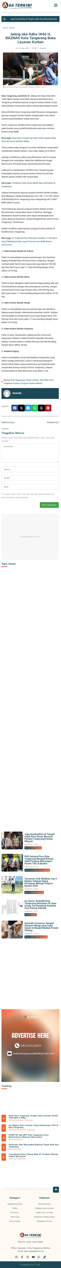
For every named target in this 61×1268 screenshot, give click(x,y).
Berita (11, 28)
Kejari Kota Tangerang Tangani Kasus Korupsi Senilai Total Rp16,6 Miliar (33, 1116)
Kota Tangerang (35, 848)
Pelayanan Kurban (12, 383)
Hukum (32, 937)
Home (5, 28)
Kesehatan (34, 870)
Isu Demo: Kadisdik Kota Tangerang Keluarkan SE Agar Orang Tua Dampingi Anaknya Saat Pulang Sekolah (40, 904)
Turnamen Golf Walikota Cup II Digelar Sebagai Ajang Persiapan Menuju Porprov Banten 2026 (40, 882)
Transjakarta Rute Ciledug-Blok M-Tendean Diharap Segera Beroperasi (33, 1155)
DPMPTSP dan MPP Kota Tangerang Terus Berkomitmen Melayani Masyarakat (29, 1136)
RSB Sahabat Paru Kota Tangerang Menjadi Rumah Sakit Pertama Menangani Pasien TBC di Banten (38, 860)
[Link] (44, 1257)
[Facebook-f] (22, 1257)
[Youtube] (33, 1257)
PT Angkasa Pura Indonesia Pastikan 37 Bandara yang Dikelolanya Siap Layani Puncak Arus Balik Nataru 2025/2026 (29, 241)
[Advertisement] (30, 701)
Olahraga (33, 892)
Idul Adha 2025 (46, 380)
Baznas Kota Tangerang (14, 380)
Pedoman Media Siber (44, 1217)
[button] (14, 408)
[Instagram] (16, 1257)
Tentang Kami (44, 1204)
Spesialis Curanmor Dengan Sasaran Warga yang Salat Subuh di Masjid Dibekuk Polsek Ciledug (41, 927)
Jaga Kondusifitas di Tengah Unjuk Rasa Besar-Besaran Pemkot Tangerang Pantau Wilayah (39, 838)
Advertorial (13, 1139)
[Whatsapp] (39, 1257)
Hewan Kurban (32, 380)
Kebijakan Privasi (44, 1221)
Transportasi (21, 1159)
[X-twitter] (27, 1257)
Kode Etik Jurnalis (44, 1212)
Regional (40, 892)
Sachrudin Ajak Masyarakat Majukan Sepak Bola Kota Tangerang (34, 1145)
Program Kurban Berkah (31, 383)
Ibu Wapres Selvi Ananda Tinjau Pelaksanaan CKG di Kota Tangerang (33, 1126)
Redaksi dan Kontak (44, 1208)
